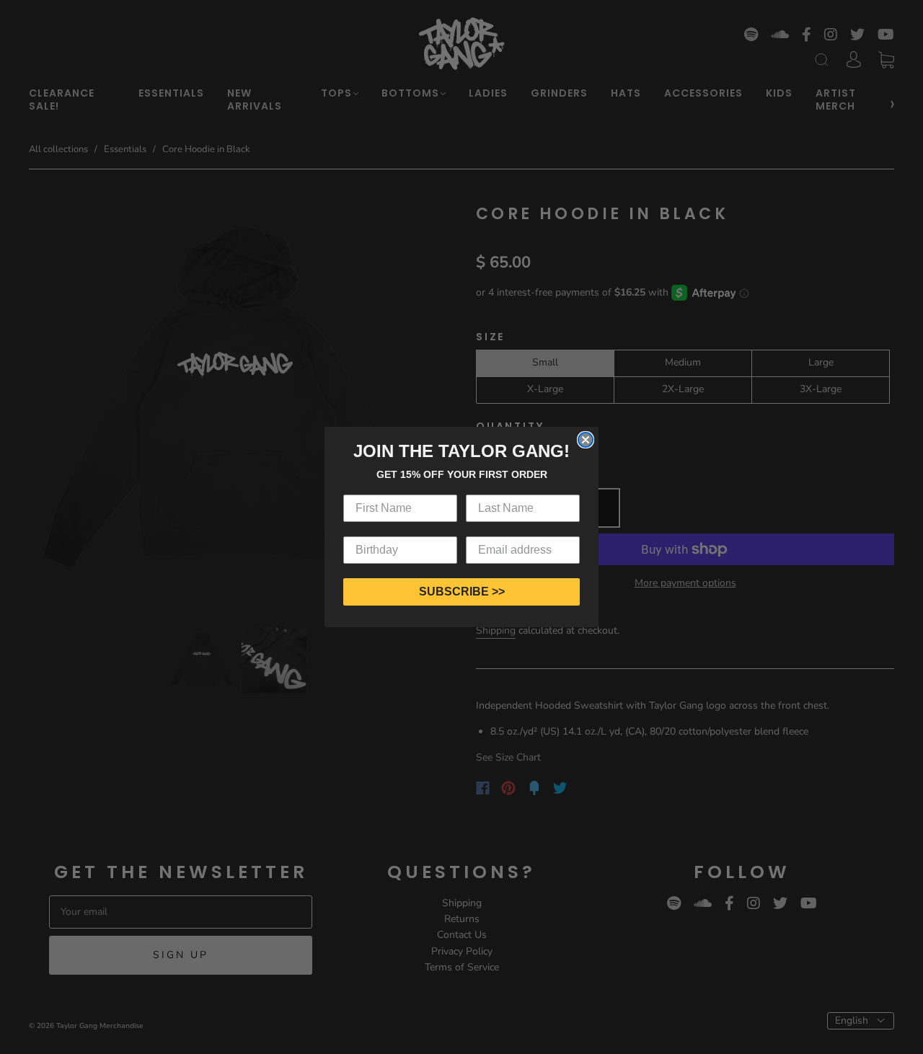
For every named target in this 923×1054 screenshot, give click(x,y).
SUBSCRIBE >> (462, 591)
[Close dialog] (585, 440)
